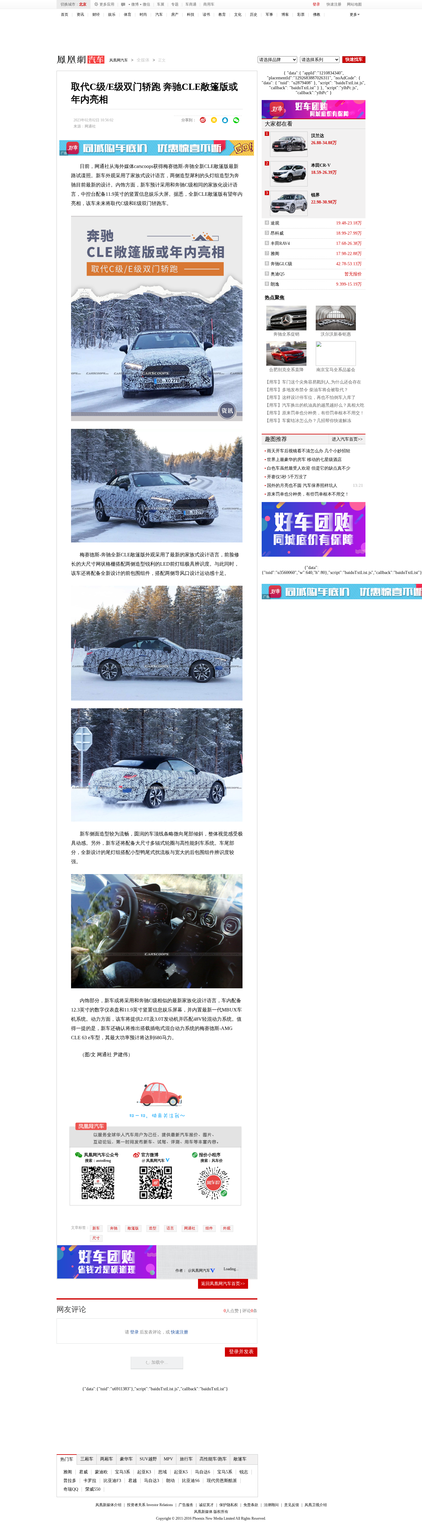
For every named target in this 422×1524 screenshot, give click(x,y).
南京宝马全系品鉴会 (335, 369)
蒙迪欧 (101, 1472)
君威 (83, 1472)
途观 (275, 223)
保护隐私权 (228, 1505)
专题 (175, 4)
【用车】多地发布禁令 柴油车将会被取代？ (306, 389)
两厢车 (106, 1459)
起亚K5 (181, 1472)
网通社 (90, 126)
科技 (190, 14)
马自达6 (202, 1472)
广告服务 (186, 1505)
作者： (181, 1270)
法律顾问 (271, 1505)
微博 (135, 4)
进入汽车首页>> (347, 439)
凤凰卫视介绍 (316, 1505)
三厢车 (86, 1459)
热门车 (66, 1459)
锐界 (315, 195)
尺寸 (96, 1238)
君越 (132, 1480)
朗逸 (275, 284)
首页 (64, 14)
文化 (238, 14)
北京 (83, 4)
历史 (253, 14)
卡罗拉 (89, 1480)
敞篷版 (133, 1228)
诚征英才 (206, 1505)
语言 (170, 1228)
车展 (160, 4)
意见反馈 (291, 1505)
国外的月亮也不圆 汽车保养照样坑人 (302, 485)
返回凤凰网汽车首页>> (223, 1283)
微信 (146, 4)
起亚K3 (144, 1472)
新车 (96, 1228)
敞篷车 (240, 1459)
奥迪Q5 (278, 274)
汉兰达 (317, 135)
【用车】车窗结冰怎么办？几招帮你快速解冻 (308, 420)
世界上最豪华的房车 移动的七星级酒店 (304, 459)
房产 (175, 14)
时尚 (143, 14)
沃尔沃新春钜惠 (336, 334)
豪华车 (126, 1459)
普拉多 (69, 1480)
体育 (127, 14)
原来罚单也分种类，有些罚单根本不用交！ (308, 494)
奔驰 (113, 1228)
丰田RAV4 (280, 243)
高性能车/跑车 (213, 1459)
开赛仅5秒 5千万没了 (287, 477)
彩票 (301, 14)
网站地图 (354, 4)
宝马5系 (224, 1472)
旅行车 (186, 1459)
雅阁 (67, 1472)
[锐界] (289, 203)
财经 (96, 14)
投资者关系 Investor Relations (150, 1505)
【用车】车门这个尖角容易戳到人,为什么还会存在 (313, 382)
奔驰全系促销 (286, 334)
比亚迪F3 (112, 1480)
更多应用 (106, 4)
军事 (269, 14)
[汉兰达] (289, 144)
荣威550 (92, 1489)
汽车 (159, 14)
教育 (222, 14)
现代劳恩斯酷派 (222, 1480)
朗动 (170, 1480)
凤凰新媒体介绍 (108, 1505)
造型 (152, 1228)
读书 (206, 14)
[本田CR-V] (289, 173)
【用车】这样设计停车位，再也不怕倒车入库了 (310, 397)
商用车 (208, 4)
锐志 (243, 1472)
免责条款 (250, 1505)
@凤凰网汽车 (199, 1270)
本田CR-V (321, 165)
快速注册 (334, 4)
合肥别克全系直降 (286, 369)
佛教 (316, 14)
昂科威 (277, 233)
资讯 (80, 14)
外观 (226, 1228)
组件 (209, 1228)
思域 (162, 1472)
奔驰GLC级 (281, 264)
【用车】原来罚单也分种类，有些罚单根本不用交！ (314, 413)
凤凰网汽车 (76, 60)
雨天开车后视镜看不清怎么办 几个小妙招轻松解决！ (308, 451)
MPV (168, 1459)
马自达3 (151, 1480)
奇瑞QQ (70, 1489)
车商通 (190, 4)
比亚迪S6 (191, 1480)
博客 (285, 14)
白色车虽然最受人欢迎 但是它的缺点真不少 (308, 468)
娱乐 (112, 14)
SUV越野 (148, 1459)
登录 (316, 4)
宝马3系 (122, 1472)
